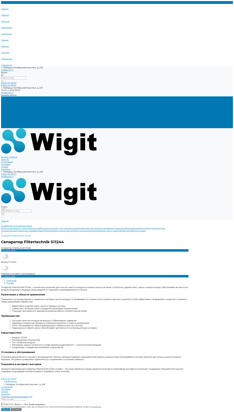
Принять (5, 409)
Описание (11, 280)
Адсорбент (146, 228)
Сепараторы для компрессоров (93, 228)
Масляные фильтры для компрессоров (59, 228)
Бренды (5, 117)
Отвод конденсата (81, 231)
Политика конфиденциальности (16, 396)
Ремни (93, 231)
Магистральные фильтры (120, 228)
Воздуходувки (138, 231)
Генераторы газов (25, 231)
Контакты (5, 127)
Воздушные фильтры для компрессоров (20, 228)
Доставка (5, 122)
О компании (7, 119)
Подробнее (95, 407)
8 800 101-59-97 (9, 174)
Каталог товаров (9, 115)
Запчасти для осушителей (110, 231)
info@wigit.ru (7, 70)
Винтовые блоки (42, 231)
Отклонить (16, 409)
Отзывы (10, 283)
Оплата (4, 124)
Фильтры (136, 228)
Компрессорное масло (61, 231)
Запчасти (127, 231)
